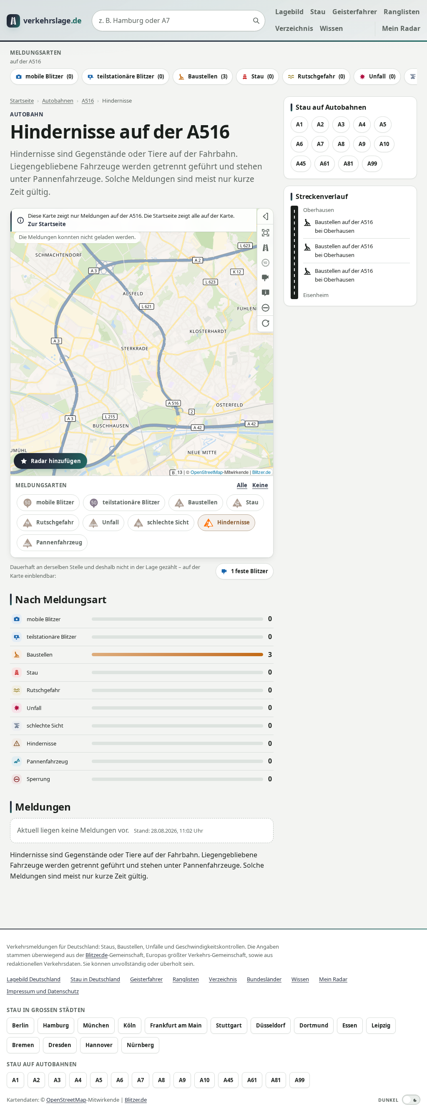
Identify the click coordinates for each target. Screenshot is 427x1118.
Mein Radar (401, 28)
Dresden (59, 1045)
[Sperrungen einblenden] (265, 307)
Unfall (382, 76)
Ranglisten (402, 11)
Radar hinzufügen (56, 461)
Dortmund (313, 1025)
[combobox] (178, 21)
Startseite (22, 100)
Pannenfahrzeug (59, 542)
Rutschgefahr (321, 76)
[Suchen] (256, 20)
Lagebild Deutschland (33, 979)
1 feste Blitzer (249, 571)
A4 (362, 124)
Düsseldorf (270, 1025)
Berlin (20, 1025)
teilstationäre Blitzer (130, 76)
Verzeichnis (294, 28)
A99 (372, 163)
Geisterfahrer (354, 11)
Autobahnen (57, 100)
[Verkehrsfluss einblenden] (265, 247)
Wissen (331, 28)
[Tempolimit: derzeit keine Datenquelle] (265, 262)
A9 (362, 144)
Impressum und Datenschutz (43, 991)
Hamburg (56, 1025)
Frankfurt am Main (176, 1025)
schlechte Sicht (168, 522)
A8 (341, 144)
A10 (384, 144)
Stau (318, 11)
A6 (299, 144)
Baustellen (207, 76)
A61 (324, 163)
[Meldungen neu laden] (265, 322)
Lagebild (289, 11)
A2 (320, 124)
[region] (141, 342)
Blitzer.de (261, 471)
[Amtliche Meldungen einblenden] (265, 292)
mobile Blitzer (49, 76)
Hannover (99, 1045)
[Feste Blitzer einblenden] (265, 277)
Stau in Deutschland (95, 979)
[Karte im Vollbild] (265, 232)
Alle (242, 485)
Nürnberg (140, 1045)
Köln (129, 1025)
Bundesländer (264, 979)
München (96, 1025)
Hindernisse (233, 522)
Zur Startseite (47, 224)
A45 (301, 163)
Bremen (23, 1045)
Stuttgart (229, 1025)
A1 (299, 124)
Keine (260, 485)
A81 (348, 163)
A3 (341, 124)
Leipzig (381, 1025)
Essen (349, 1025)
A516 (88, 100)
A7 (320, 144)
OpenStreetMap (207, 471)
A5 (382, 124)
